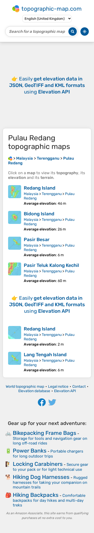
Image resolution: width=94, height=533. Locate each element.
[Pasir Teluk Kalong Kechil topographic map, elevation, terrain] (14, 272)
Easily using (47, 85)
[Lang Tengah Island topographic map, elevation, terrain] (14, 362)
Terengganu (52, 194)
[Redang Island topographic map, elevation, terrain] (14, 195)
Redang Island (39, 188)
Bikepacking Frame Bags (44, 433)
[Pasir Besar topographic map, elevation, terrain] (14, 247)
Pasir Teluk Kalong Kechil (51, 265)
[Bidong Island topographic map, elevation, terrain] (14, 221)
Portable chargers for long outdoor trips (48, 454)
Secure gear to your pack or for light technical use (50, 467)
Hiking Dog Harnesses (41, 477)
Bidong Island (39, 214)
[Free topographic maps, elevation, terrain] (10, 158)
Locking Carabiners (38, 464)
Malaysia (31, 194)
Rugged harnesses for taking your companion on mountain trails (50, 482)
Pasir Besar (37, 239)
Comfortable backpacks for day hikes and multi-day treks (49, 500)
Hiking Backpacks (35, 495)
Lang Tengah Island (45, 355)
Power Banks (29, 450)
